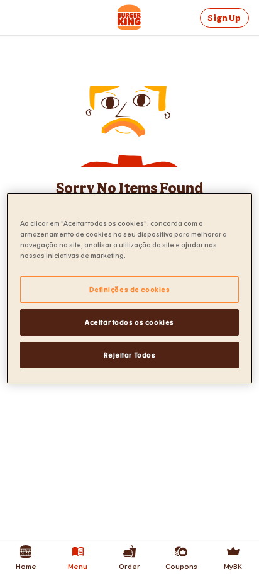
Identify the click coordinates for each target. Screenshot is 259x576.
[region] (129, 287)
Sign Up (224, 18)
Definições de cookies (129, 289)
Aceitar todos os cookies (129, 322)
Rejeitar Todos (130, 355)
